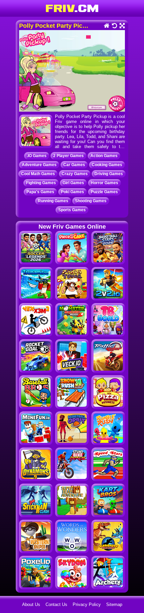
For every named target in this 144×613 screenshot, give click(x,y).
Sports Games (72, 210)
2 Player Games (68, 155)
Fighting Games (41, 182)
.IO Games (37, 155)
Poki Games (72, 192)
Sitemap (114, 604)
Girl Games (73, 182)
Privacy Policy (87, 604)
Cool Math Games (38, 173)
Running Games (53, 201)
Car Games (74, 164)
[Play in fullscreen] (122, 26)
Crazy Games (75, 173)
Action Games (104, 155)
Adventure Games (39, 164)
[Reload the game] (114, 26)
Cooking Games (107, 164)
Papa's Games (40, 192)
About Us (31, 604)
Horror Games (104, 182)
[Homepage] (106, 26)
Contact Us (56, 604)
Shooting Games (90, 201)
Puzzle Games (104, 192)
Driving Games (108, 173)
